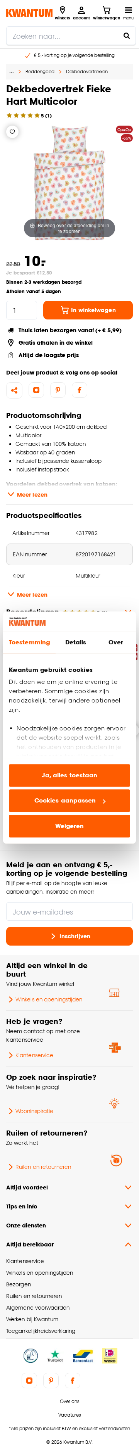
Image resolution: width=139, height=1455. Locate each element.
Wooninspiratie (34, 1111)
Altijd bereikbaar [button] (30, 1244)
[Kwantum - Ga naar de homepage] (29, 13)
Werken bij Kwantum (32, 1319)
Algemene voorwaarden (38, 1307)
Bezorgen (18, 1284)
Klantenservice (34, 1055)
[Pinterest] (58, 390)
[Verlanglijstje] (12, 132)
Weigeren (69, 826)
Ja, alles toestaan (70, 775)
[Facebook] (79, 390)
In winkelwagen (93, 310)
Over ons (69, 1401)
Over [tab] (115, 642)
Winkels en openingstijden (48, 999)
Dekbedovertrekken (87, 71)
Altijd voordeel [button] (27, 1187)
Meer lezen (32, 494)
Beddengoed (39, 71)
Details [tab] (75, 642)
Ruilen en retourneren (43, 1166)
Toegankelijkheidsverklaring (41, 1330)
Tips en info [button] (21, 1206)
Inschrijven (74, 936)
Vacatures (69, 1415)
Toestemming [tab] (29, 642)
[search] (71, 35)
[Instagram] (36, 390)
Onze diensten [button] (26, 1225)
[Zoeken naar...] (126, 35)
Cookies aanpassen (65, 800)
